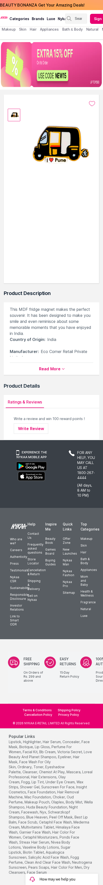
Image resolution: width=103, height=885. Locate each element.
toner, (39, 767)
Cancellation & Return (37, 572)
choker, (59, 797)
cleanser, (30, 772)
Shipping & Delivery (34, 585)
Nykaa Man (67, 562)
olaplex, (58, 802)
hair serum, (52, 742)
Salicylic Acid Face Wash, (49, 857)
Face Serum (37, 872)
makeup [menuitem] (9, 29)
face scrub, (28, 822)
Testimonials (19, 570)
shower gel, (30, 787)
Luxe (84, 616)
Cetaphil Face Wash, (55, 822)
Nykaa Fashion (68, 573)
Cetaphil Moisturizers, (40, 837)
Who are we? (16, 541)
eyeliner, (65, 757)
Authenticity (18, 557)
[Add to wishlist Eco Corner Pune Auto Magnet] (92, 104)
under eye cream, (61, 782)
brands (38, 19)
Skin (83, 545)
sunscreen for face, (58, 787)
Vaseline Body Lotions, (41, 847)
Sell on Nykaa (33, 598)
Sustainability (20, 588)
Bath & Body (85, 561)
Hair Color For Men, (67, 867)
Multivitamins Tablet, (38, 827)
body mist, (74, 802)
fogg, (25, 782)
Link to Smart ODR (15, 620)
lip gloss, (42, 747)
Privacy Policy (68, 715)
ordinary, (25, 767)
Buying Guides (50, 562)
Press (14, 563)
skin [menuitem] (22, 29)
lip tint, (38, 782)
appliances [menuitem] (49, 29)
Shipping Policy (69, 710)
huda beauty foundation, (47, 807)
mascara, (73, 772)
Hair (83, 552)
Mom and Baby (84, 580)
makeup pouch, (37, 802)
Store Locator (33, 561)
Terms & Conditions (37, 710)
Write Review (31, 428)
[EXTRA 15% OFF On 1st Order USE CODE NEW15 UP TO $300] (51, 64)
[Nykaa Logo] (4, 17)
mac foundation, (38, 797)
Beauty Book (50, 541)
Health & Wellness (87, 593)
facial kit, (30, 752)
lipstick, (15, 742)
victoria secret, (70, 752)
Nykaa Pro (67, 584)
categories (19, 19)
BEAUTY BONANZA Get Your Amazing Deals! (42, 5)
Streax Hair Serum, (34, 842)
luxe (51, 19)
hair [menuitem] (33, 29)
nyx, (43, 812)
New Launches (70, 551)
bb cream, (47, 752)
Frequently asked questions (36, 548)
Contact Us (33, 536)
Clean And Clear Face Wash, (47, 862)
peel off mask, (61, 817)
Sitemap (69, 593)
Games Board (50, 551)
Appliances (88, 570)
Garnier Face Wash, (35, 832)
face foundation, (42, 792)
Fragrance (88, 602)
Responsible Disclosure (19, 597)
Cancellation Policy (38, 715)
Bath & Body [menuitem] (72, 29)
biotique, (26, 747)
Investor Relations (17, 607)
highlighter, (32, 742)
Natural (85, 609)
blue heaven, (37, 817)
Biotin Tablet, (34, 852)
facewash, (30, 812)
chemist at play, (52, 772)
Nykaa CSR (14, 579)
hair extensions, (44, 777)
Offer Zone (66, 541)
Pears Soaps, (39, 867)
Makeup (86, 539)
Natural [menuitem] (92, 29)
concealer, (71, 742)
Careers (16, 550)
